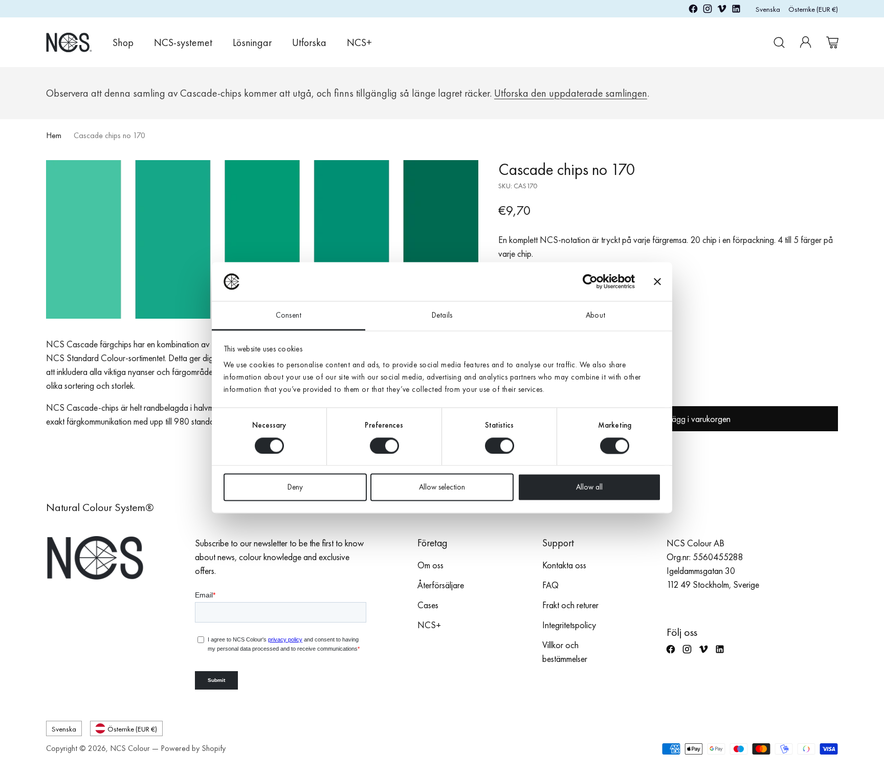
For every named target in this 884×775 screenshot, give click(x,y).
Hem (53, 135)
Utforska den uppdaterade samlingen (570, 93)
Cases (427, 605)
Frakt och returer (570, 605)
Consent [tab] (288, 316)
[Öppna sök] (779, 42)
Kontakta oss (564, 565)
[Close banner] (657, 281)
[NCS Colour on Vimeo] (722, 10)
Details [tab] (442, 316)
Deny (295, 487)
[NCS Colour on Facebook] (693, 10)
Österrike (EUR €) (813, 9)
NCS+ (429, 625)
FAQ (550, 585)
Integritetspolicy (569, 625)
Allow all (589, 487)
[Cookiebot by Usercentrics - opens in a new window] (590, 281)
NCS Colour (130, 748)
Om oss (430, 565)
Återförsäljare (440, 585)
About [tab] (595, 316)
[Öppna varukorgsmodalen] (832, 42)
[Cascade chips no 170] (262, 239)
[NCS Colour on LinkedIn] (736, 10)
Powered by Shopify (193, 748)
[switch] (384, 445)
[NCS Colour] (69, 42)
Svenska (768, 9)
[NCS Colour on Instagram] (707, 10)
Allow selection (442, 487)
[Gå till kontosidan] (805, 42)
